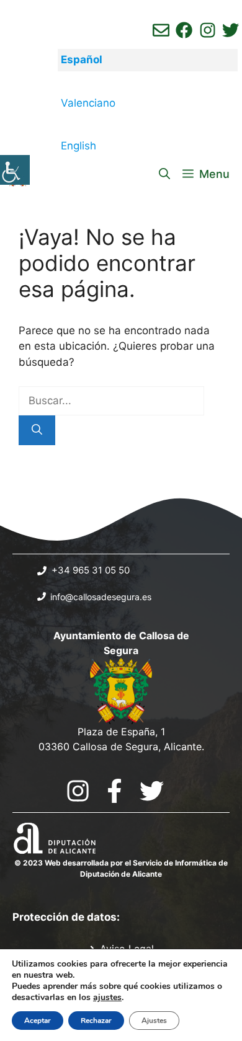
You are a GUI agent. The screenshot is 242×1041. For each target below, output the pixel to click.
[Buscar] (37, 430)
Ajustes (154, 1020)
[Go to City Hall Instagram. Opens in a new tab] (78, 791)
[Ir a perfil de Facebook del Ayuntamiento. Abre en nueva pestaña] (184, 30)
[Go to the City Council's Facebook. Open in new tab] (114, 791)
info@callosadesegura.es (100, 596)
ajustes (107, 997)
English (78, 146)
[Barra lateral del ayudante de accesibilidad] (15, 170)
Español (81, 59)
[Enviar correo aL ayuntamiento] (161, 30)
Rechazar (96, 1020)
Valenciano (88, 103)
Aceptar (37, 1020)
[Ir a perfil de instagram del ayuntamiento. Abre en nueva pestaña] (207, 30)
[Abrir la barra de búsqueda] (164, 174)
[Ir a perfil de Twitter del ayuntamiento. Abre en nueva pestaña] (230, 30)
